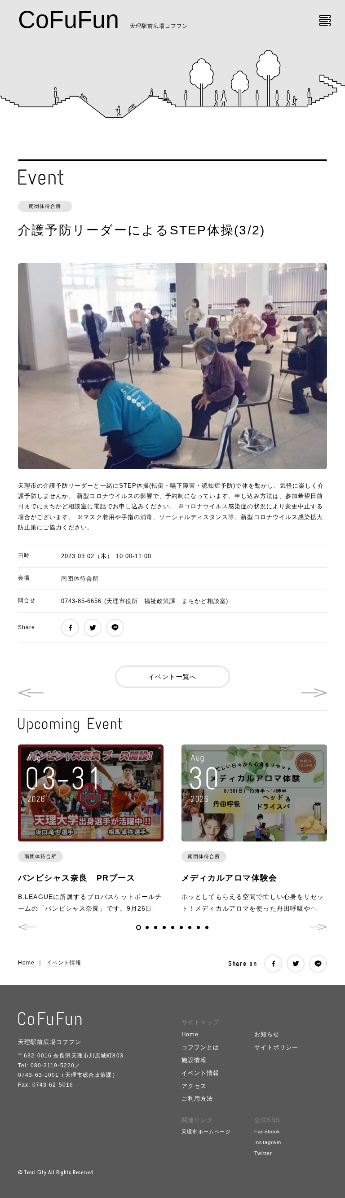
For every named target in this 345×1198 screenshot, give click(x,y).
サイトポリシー (276, 1047)
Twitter (263, 1153)
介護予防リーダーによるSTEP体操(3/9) (31, 693)
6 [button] (181, 927)
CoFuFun (68, 19)
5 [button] (172, 927)
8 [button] (198, 927)
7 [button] (189, 927)
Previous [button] (27, 927)
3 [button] (155, 927)
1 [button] (138, 927)
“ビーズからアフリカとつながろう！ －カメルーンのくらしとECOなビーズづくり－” (314, 693)
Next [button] (318, 927)
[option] (172, 366)
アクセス (194, 1086)
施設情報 (194, 1060)
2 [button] (147, 927)
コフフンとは (200, 1047)
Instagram (267, 1142)
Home (26, 963)
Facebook (267, 1131)
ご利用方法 (197, 1098)
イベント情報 (63, 963)
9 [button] (206, 927)
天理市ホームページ (206, 1131)
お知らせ (266, 1034)
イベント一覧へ (172, 676)
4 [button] (164, 927)
